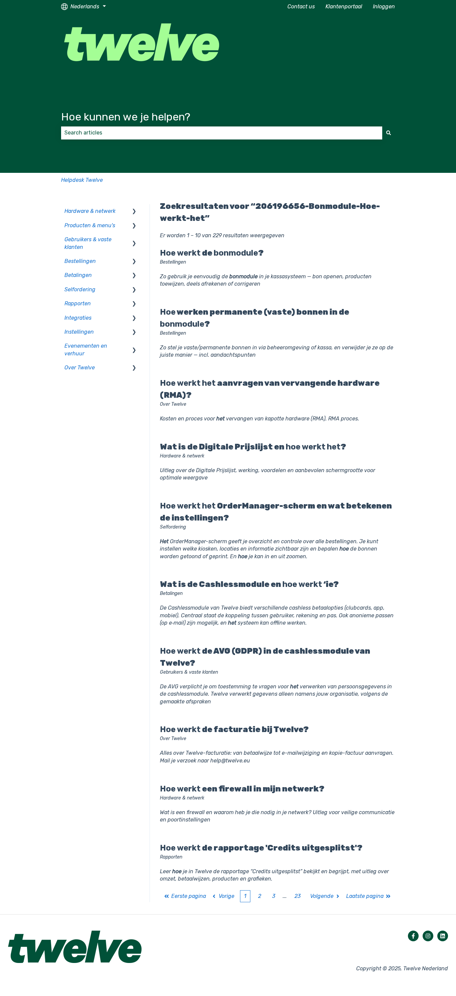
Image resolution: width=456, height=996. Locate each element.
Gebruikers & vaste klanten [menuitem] (87, 243)
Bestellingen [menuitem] (80, 261)
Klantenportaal (343, 6)
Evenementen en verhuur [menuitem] (85, 349)
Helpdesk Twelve (82, 180)
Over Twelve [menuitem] (79, 367)
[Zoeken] (388, 132)
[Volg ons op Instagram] (428, 936)
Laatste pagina (365, 896)
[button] (134, 212)
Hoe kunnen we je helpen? (125, 116)
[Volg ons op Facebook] (413, 936)
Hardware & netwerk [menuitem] (90, 211)
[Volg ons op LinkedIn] (442, 936)
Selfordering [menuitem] (79, 289)
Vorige (226, 896)
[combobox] (221, 132)
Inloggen (384, 6)
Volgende (321, 896)
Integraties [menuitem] (77, 318)
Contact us (301, 6)
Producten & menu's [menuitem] (89, 225)
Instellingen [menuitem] (79, 332)
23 (297, 896)
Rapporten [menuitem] (77, 303)
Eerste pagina (188, 896)
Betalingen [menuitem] (78, 275)
